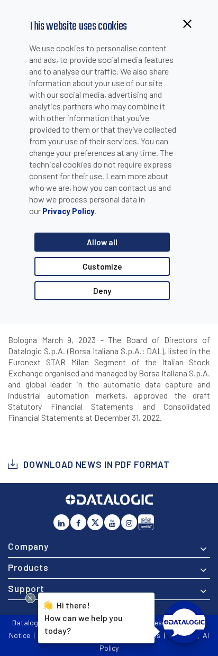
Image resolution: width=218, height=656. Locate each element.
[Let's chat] (184, 622)
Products (28, 567)
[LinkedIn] (61, 522)
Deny (102, 290)
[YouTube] (112, 522)
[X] (95, 522)
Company (28, 546)
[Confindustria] (146, 522)
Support (26, 588)
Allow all (102, 242)
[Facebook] (78, 522)
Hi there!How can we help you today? (83, 616)
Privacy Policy (68, 211)
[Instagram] (129, 522)
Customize (102, 266)
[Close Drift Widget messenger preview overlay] (30, 598)
